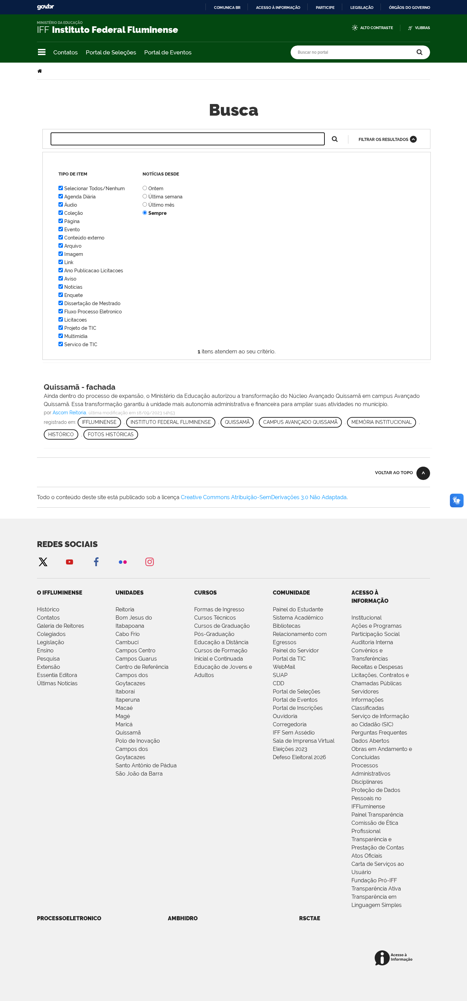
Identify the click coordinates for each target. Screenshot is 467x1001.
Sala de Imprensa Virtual (303, 741)
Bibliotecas (287, 626)
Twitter (43, 561)
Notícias (73, 287)
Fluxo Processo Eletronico (93, 311)
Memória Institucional (381, 422)
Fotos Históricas (111, 434)
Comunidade (291, 592)
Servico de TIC (80, 344)
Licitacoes (75, 320)
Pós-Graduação (214, 634)
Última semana (165, 196)
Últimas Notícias (57, 683)
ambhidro (183, 918)
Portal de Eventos (167, 52)
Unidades (130, 592)
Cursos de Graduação (222, 626)
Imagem (73, 254)
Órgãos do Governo (409, 7)
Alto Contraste (376, 28)
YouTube (69, 561)
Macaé (124, 708)
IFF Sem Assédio (294, 732)
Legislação (361, 7)
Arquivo (72, 246)
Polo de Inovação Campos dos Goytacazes (138, 749)
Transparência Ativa (376, 888)
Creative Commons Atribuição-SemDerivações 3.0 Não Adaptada (264, 497)
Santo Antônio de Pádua (146, 765)
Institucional (366, 617)
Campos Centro (136, 650)
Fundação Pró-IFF (374, 880)
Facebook (96, 561)
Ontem (155, 188)
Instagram (149, 561)
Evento (72, 229)
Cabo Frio (128, 634)
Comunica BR (227, 7)
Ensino (45, 650)
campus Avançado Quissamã (300, 422)
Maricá (124, 724)
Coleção (73, 213)
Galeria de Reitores (60, 626)
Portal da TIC (289, 658)
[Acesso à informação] (395, 958)
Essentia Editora (57, 675)
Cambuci (127, 642)
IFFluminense (99, 422)
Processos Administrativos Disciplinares (370, 773)
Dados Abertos (370, 741)
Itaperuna (128, 700)
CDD (278, 683)
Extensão (48, 667)
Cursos (205, 592)
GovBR (45, 7)
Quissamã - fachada (80, 386)
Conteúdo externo (84, 237)
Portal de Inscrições (298, 708)
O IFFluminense (59, 592)
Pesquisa (48, 658)
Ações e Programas (376, 626)
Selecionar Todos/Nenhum (94, 188)
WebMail (284, 667)
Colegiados (51, 634)
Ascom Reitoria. (70, 412)
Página (72, 221)
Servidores (365, 691)
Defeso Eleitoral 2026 (299, 757)
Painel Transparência (377, 814)
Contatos (65, 52)
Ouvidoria (285, 716)
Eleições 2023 (290, 749)
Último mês (161, 205)
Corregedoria (290, 724)
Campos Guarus (136, 658)
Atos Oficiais (366, 856)
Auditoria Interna (372, 642)
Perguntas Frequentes (379, 732)
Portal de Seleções (111, 52)
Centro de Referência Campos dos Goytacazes (142, 675)
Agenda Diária (80, 196)
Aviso (70, 279)
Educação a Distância (221, 642)
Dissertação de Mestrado (92, 303)
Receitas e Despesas (377, 667)
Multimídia (76, 336)
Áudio (70, 205)
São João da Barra (139, 773)
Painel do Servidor (296, 650)
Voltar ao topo (394, 472)
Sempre (157, 213)
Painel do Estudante (298, 609)
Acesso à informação (278, 7)
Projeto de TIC (80, 328)
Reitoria (125, 609)
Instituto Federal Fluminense (171, 422)
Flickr (123, 561)
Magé (123, 716)
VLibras (422, 28)
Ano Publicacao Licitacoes (93, 270)
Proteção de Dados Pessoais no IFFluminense (375, 798)
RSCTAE (309, 918)
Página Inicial (40, 71)
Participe (325, 7)
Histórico (61, 434)
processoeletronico (69, 918)
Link (69, 262)
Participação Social (375, 634)
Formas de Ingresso (219, 609)
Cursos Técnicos (215, 617)
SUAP (280, 675)
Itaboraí (125, 691)
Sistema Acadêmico (298, 617)
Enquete (73, 295)
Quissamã (237, 422)
